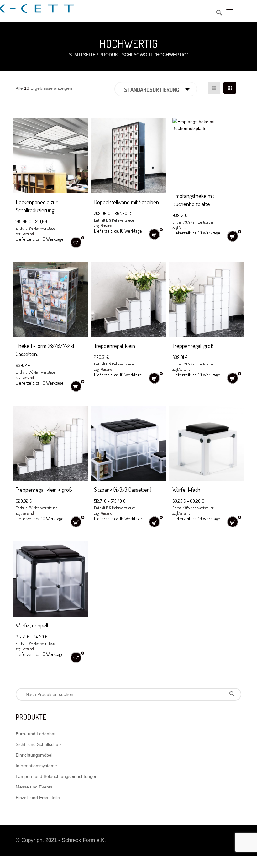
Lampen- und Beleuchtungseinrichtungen (56, 776)
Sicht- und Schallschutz (39, 744)
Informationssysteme (36, 765)
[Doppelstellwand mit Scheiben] (128, 155)
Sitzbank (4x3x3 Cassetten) (122, 489)
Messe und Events (34, 786)
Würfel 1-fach (186, 489)
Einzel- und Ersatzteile (38, 797)
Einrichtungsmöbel (34, 755)
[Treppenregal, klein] (128, 299)
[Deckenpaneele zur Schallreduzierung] (50, 155)
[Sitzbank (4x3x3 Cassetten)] (128, 443)
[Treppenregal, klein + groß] (50, 443)
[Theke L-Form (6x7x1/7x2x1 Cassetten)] (50, 299)
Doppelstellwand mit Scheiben (126, 202)
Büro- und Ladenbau (36, 733)
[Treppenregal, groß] (206, 299)
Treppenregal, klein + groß (44, 489)
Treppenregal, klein (114, 345)
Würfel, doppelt (32, 625)
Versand (28, 233)
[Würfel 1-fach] (206, 443)
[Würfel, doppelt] (50, 579)
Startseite (82, 54)
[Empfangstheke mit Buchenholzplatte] (206, 152)
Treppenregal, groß (193, 345)
